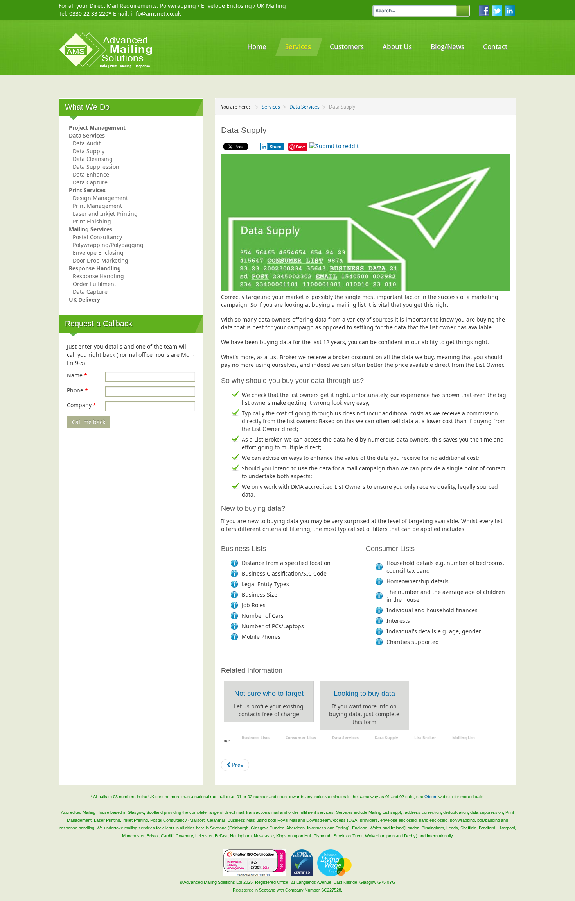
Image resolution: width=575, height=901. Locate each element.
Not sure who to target (269, 693)
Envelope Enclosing (226, 5)
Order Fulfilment (94, 284)
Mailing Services (90, 229)
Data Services (87, 135)
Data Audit (87, 143)
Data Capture (90, 182)
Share (276, 146)
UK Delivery (84, 299)
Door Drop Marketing (100, 260)
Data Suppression (96, 166)
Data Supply (88, 151)
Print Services (87, 190)
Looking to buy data (364, 693)
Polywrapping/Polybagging (108, 244)
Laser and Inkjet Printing (105, 213)
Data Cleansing (93, 159)
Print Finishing (92, 221)
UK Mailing (271, 5)
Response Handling (95, 268)
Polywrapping (178, 5)
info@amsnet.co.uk (156, 13)
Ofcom (430, 796)
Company (81, 405)
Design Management (100, 198)
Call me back (88, 421)
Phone (77, 390)
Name (77, 375)
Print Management (97, 205)
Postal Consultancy (97, 237)
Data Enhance (91, 174)
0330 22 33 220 (88, 13)
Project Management (97, 127)
